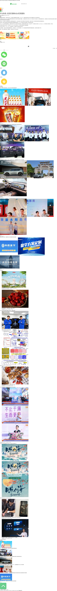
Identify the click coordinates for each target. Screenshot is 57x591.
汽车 (16, 0)
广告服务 (4, 589)
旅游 (6, 0)
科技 (17, 0)
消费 (14, 0)
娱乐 (3, 0)
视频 (10, 0)
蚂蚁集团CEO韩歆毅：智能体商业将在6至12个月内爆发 (9, 537)
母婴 (9, 0)
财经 (12, 0)
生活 (7, 0)
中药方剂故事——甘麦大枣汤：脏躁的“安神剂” (8, 308)
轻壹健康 (3, 385)
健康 (13, 0)
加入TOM (7, 589)
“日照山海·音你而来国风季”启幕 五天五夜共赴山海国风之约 (8, 443)
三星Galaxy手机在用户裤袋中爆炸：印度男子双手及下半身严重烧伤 (11, 517)
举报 (0, 41)
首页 (0, 0)
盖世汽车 (1, 365)
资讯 (2, 0)
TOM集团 (1, 589)
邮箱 (19, 0)
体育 (5, 0)
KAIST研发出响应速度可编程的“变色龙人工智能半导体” (7, 310)
